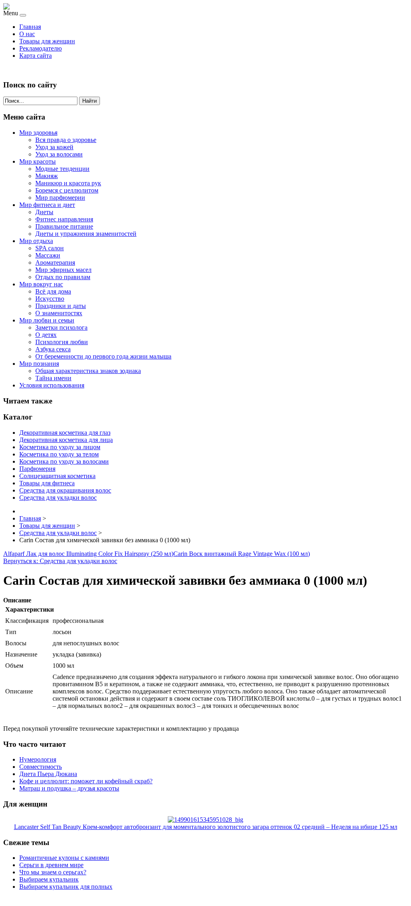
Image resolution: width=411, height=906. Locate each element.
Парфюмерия (37, 468)
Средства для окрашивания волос (65, 490)
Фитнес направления (64, 219)
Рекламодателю (40, 48)
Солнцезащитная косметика (57, 475)
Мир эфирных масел (63, 269)
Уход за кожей (54, 147)
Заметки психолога (61, 327)
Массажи (47, 255)
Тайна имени (53, 378)
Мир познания (39, 363)
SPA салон (49, 248)
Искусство (49, 298)
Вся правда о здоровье (65, 139)
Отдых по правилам (62, 277)
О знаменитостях (58, 313)
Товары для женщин (47, 41)
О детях (46, 334)
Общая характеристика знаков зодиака (88, 370)
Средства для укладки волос (58, 497)
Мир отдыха (36, 240)
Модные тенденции (62, 168)
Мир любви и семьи (46, 320)
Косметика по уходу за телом (59, 454)
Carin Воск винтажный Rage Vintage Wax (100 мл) (241, 553)
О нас (27, 33)
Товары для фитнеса (47, 483)
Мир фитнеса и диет (47, 204)
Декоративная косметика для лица (66, 439)
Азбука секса (53, 349)
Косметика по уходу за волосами (64, 461)
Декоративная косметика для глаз (64, 432)
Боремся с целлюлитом (66, 190)
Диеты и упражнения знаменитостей (85, 233)
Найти (89, 101)
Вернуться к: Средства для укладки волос (60, 560)
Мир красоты (37, 161)
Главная (30, 26)
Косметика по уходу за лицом (59, 447)
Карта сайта (35, 55)
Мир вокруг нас (41, 284)
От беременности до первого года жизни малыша (103, 356)
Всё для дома (53, 291)
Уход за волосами (59, 154)
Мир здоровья (38, 132)
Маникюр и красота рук (68, 183)
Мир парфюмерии (60, 197)
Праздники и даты (60, 305)
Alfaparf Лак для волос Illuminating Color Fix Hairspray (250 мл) (88, 553)
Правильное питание (64, 226)
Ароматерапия (55, 262)
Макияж (46, 175)
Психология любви (61, 341)
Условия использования (51, 385)
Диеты (44, 212)
